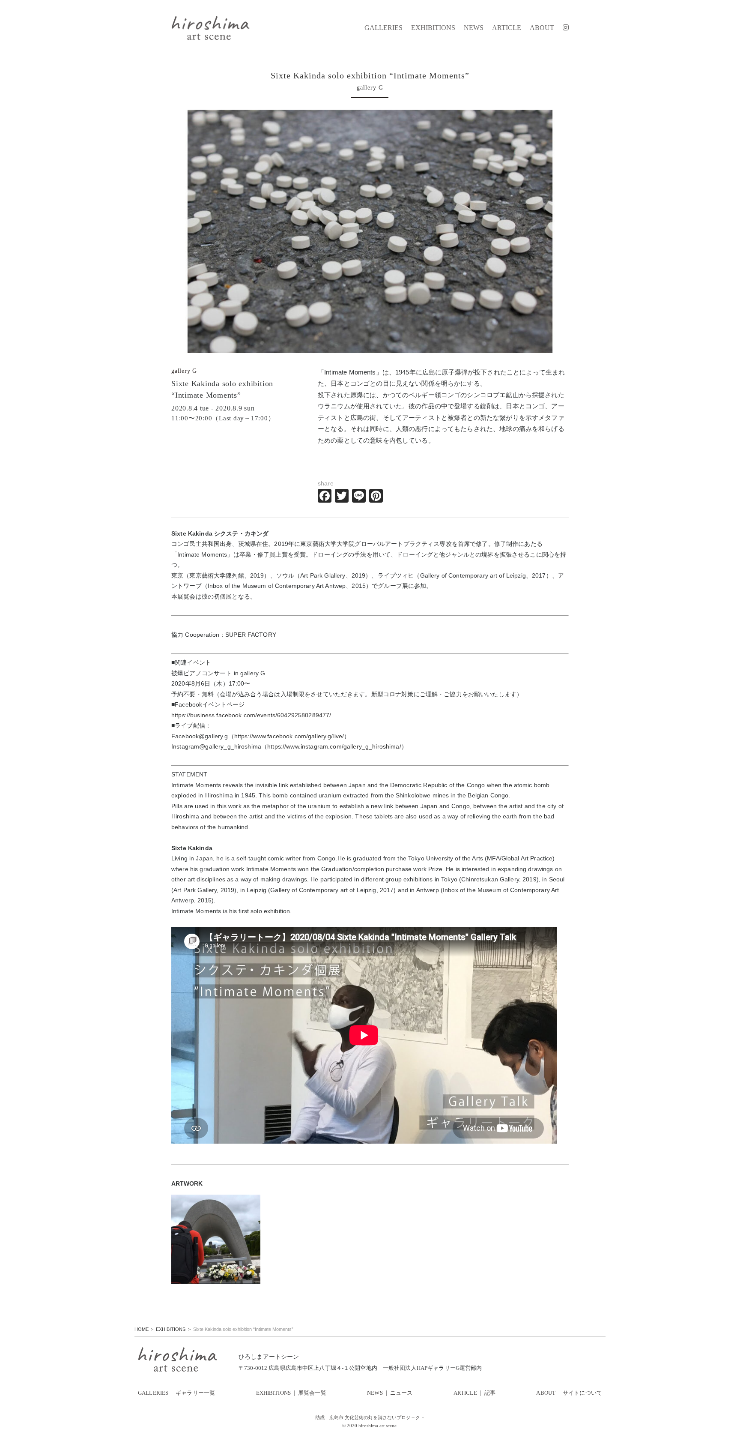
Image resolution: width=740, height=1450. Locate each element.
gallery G (184, 371)
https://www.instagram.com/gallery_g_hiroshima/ (334, 746)
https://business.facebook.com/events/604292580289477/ (251, 715)
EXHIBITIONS (433, 27)
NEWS (473, 27)
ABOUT (542, 27)
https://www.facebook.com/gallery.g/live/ (289, 736)
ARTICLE (506, 27)
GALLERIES (383, 27)
